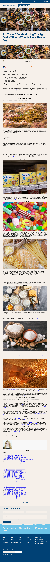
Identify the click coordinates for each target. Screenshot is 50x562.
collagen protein (17, 431)
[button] (47, 5)
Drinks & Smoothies (14, 542)
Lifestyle (20, 541)
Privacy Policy (21, 558)
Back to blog (25, 502)
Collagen (4, 541)
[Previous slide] (13, 1)
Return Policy (5, 558)
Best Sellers (5, 539)
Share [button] (4, 44)
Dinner (12, 539)
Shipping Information (30, 558)
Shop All (4, 5)
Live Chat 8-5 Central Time (42, 541)
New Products (5, 544)
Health (20, 539)
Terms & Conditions (13, 558)
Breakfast (13, 541)
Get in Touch (29, 542)
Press (28, 541)
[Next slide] (36, 1)
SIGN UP (18, 551)
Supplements (5, 542)
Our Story (29, 539)
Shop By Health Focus (12, 5)
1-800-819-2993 (40, 539)
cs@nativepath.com (41, 543)
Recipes (20, 542)
